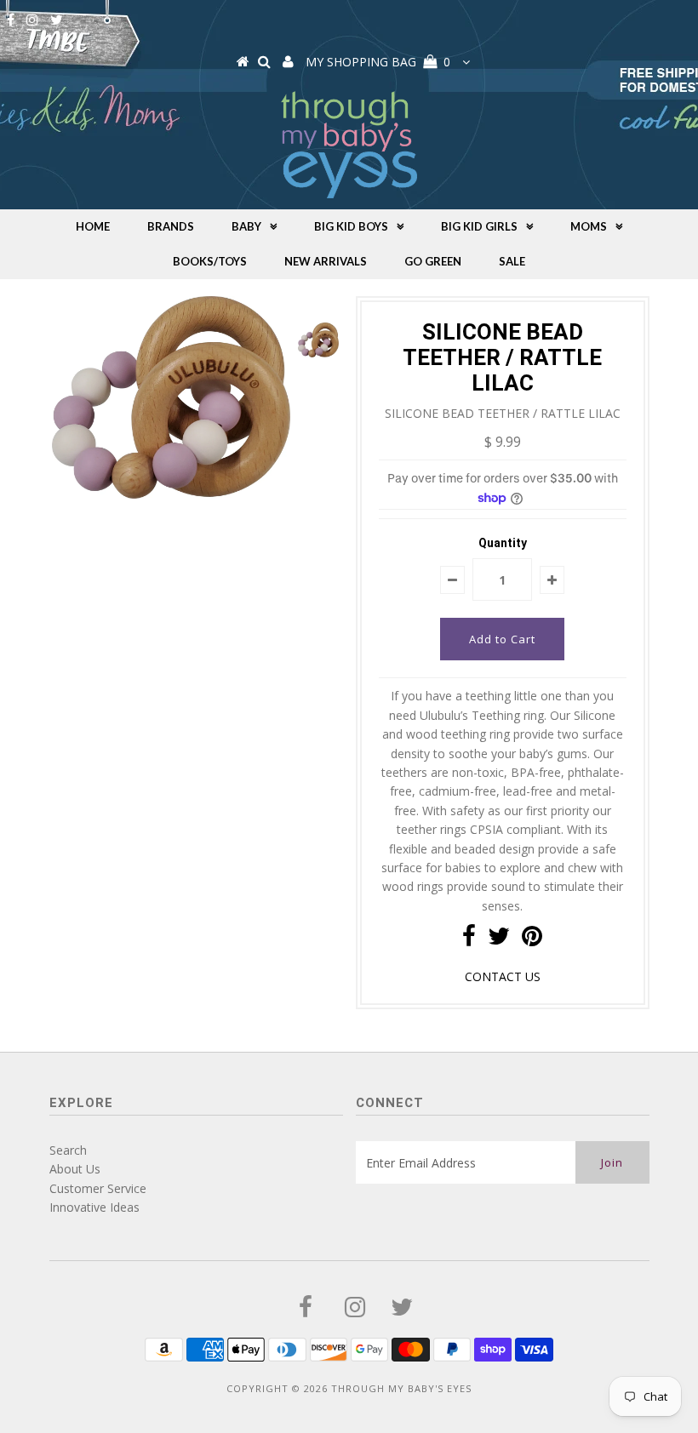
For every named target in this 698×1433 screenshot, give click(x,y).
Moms (588, 226)
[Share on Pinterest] (532, 940)
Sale (512, 261)
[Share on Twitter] (499, 940)
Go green (432, 261)
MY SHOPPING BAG (378, 62)
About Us (74, 1169)
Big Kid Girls (479, 226)
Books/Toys (210, 261)
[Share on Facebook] (469, 940)
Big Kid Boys (351, 226)
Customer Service (97, 1188)
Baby (246, 226)
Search (68, 1150)
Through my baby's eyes (401, 1388)
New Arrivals (325, 261)
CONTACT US (503, 976)
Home (93, 226)
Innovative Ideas (94, 1207)
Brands (170, 226)
